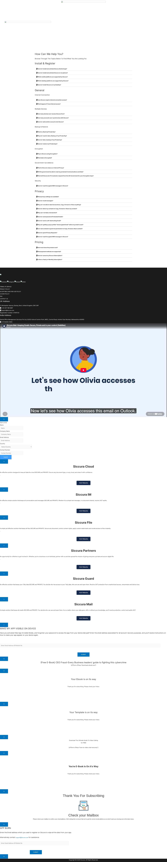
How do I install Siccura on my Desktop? (49, 85)
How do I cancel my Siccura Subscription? (49, 255)
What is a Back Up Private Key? (46, 132)
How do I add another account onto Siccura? (50, 122)
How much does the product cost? (47, 247)
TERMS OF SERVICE (5, 286)
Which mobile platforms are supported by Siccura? (52, 77)
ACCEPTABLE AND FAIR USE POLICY (10, 291)
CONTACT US (4, 298)
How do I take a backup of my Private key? (49, 140)
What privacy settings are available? (48, 196)
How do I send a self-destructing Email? (49, 220)
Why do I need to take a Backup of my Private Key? (52, 136)
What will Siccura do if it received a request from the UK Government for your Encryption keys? (65, 176)
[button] (83, 69)
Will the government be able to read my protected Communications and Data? (60, 172)
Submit (6, 457)
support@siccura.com (8, 310)
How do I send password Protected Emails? (50, 216)
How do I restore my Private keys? (47, 144)
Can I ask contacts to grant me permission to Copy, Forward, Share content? (60, 228)
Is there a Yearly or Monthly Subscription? (49, 259)
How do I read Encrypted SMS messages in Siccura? (52, 186)
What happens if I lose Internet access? (49, 104)
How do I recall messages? (45, 200)
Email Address (4, 437)
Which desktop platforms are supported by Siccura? (52, 81)
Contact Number (5, 450)
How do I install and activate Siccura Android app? (52, 69)
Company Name (5, 431)
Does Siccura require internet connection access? (52, 100)
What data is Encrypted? (44, 158)
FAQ (1, 296)
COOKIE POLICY (4, 294)
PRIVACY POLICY (5, 289)
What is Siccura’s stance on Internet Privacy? (50, 168)
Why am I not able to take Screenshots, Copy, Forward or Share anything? (59, 204)
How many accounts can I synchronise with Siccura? (53, 118)
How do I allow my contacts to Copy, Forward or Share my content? (57, 208)
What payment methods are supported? (49, 251)
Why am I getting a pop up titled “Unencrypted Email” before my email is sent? (60, 224)
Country (2, 443)
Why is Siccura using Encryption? (47, 154)
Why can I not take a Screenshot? (47, 212)
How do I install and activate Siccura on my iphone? (52, 73)
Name (2, 425)
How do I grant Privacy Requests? (47, 232)
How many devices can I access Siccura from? (51, 114)
